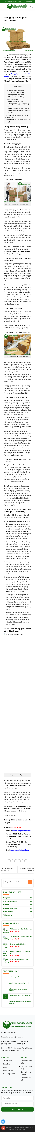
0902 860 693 (16, 827)
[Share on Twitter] (15, 860)
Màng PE (6, 904)
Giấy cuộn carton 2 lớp (10, 901)
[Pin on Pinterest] (22, 860)
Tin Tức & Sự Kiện (9, 15)
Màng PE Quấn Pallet (10, 908)
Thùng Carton (8, 1061)
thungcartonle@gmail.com (19, 850)
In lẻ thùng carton (14, 977)
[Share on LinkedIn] (25, 860)
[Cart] (31, 6)
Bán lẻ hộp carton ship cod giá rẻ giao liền (20, 1002)
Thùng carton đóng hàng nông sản (18, 108)
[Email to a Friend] (19, 860)
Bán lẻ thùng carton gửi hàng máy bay (20, 996)
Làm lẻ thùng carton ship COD (19, 983)
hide (20, 86)
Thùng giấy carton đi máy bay (13, 386)
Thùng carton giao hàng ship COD (15, 264)
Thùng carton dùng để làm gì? (14, 90)
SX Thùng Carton (9, 1074)
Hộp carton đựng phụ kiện (16, 92)
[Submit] (30, 882)
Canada (11, 381)
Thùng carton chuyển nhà (16, 94)
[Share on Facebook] (12, 860)
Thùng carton (7, 915)
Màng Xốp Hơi (8, 911)
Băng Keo (6, 898)
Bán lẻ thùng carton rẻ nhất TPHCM (18, 990)
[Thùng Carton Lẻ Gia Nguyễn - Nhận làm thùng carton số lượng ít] (17, 6)
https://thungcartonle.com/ (21, 830)
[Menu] (2, 6)
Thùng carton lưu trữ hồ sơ (16, 101)
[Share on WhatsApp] (9, 860)
